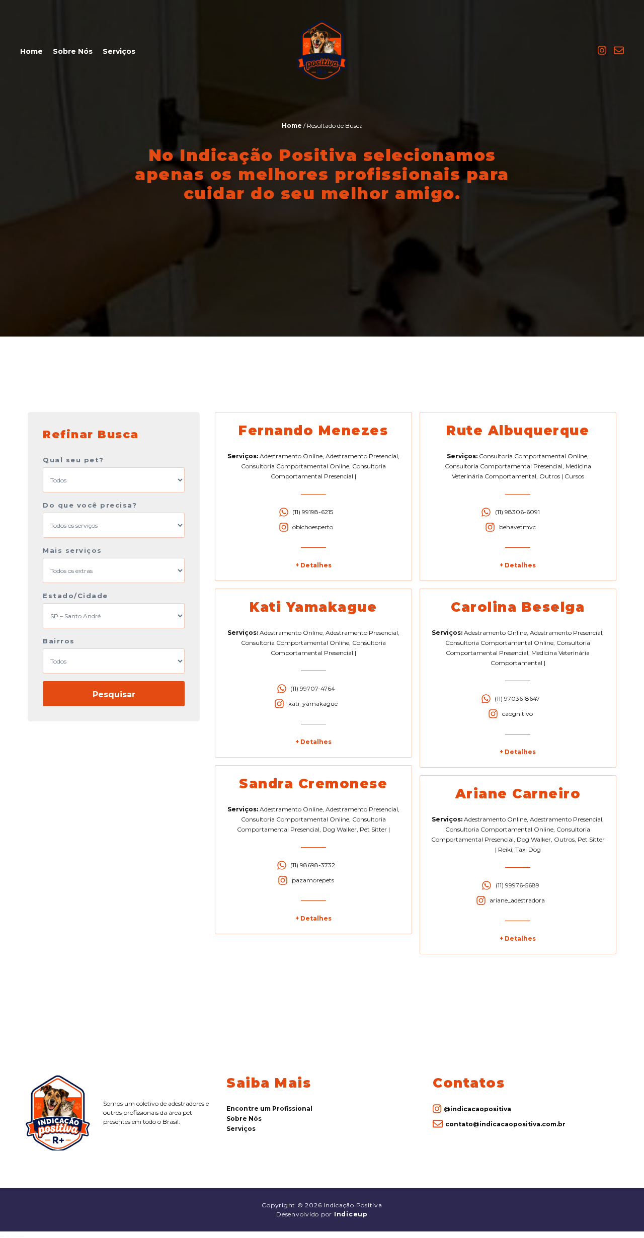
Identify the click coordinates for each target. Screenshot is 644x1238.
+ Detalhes (313, 565)
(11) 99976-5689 (517, 885)
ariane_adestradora (517, 900)
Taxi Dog (528, 849)
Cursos (574, 476)
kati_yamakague (313, 703)
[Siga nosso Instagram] (602, 53)
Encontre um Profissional (269, 1108)
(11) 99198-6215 (312, 512)
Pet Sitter (373, 829)
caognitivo (517, 713)
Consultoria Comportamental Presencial (503, 466)
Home (31, 51)
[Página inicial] (322, 78)
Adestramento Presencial (362, 456)
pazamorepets (313, 880)
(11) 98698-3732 (312, 865)
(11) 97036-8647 (517, 698)
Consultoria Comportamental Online (295, 466)
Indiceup (351, 1214)
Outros (549, 476)
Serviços (119, 51)
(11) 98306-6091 (517, 512)
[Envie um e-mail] (619, 53)
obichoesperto (312, 527)
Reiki (505, 849)
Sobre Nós (73, 51)
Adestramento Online (291, 456)
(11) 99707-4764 (312, 688)
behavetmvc (517, 527)
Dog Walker (340, 829)
